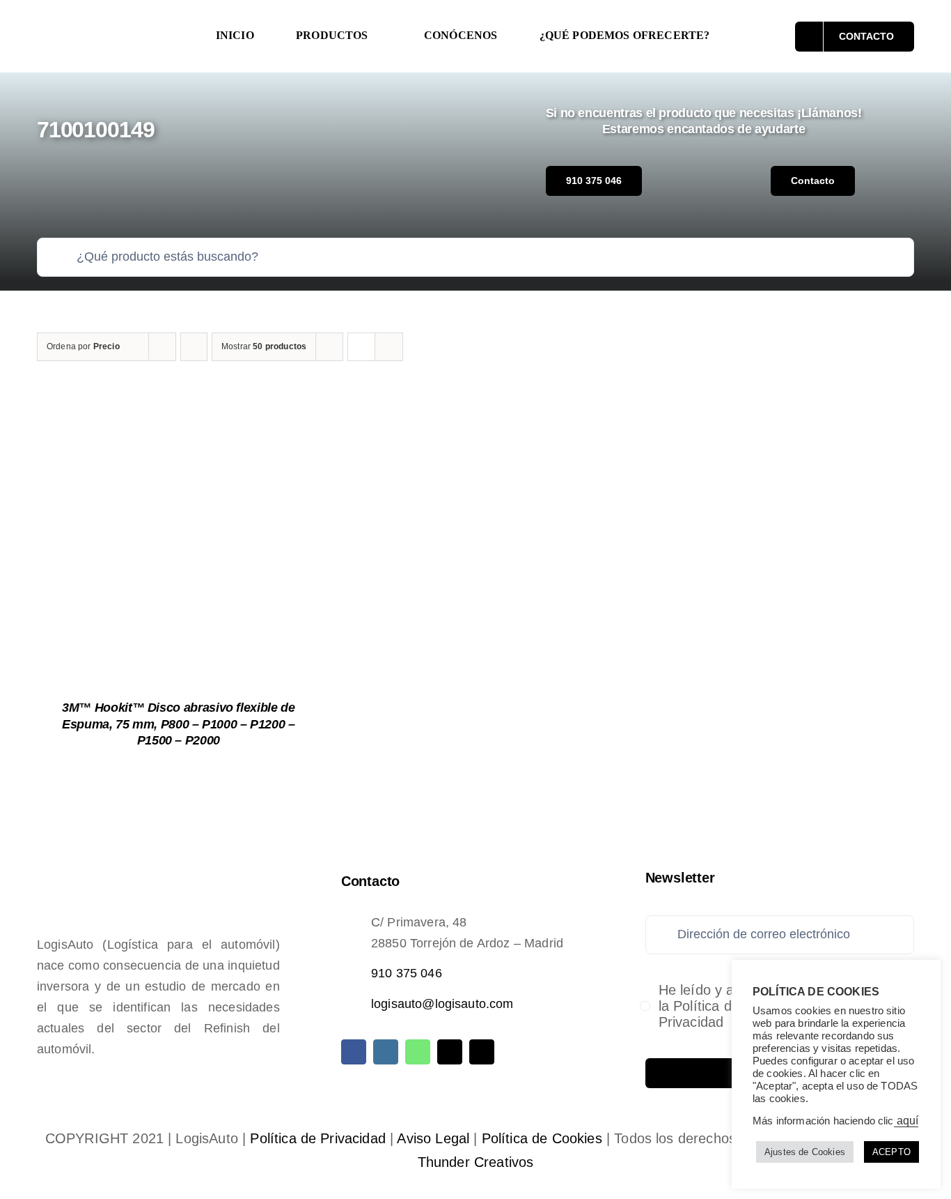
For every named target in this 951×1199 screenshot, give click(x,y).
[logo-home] (110, 23)
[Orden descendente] (193, 347)
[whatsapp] (417, 1051)
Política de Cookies (542, 1138)
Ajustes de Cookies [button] (804, 1152)
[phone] (481, 1051)
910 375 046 (406, 973)
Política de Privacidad (318, 1138)
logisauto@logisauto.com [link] (442, 1004)
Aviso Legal (433, 1138)
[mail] (449, 1051)
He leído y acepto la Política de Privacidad (714, 1006)
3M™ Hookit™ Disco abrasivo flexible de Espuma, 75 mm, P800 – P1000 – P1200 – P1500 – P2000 (178, 724)
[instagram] (385, 1051)
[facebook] (353, 1051)
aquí (906, 1121)
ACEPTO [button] (891, 1152)
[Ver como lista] (388, 346)
